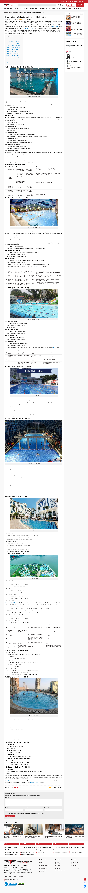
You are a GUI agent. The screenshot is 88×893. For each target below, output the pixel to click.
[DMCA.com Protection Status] (21, 884)
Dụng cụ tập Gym (24, 8)
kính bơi (32, 782)
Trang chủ (6, 12)
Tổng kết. (9, 62)
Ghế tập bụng (57, 865)
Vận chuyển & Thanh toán (65, 1)
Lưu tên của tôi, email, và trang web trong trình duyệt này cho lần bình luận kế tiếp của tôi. (25, 813)
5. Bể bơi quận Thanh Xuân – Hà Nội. (13, 47)
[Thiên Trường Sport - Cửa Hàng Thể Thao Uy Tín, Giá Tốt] (10, 5)
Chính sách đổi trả (42, 870)
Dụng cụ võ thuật (33, 8)
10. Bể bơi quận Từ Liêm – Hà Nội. (12, 57)
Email (26, 807)
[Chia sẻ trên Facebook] (10, 787)
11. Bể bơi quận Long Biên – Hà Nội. (13, 59)
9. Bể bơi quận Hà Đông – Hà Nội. (12, 55)
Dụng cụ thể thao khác (74, 8)
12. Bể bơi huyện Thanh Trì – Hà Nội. (13, 60)
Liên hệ (83, 1)
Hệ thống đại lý (41, 863)
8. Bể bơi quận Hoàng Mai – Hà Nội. (13, 53)
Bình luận (7, 797)
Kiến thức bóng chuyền (75, 868)
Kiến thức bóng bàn (74, 862)
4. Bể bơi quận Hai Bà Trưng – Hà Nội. (13, 45)
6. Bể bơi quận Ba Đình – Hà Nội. (12, 49)
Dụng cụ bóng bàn (43, 8)
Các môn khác (15, 12)
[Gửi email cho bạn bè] (15, 787)
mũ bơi (37, 782)
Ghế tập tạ (57, 862)
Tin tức (79, 1)
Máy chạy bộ (7, 8)
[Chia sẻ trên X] (13, 787)
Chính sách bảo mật (42, 871)
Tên (6, 807)
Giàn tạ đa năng (58, 863)
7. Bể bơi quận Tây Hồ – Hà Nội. (12, 51)
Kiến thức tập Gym (74, 863)
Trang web (46, 807)
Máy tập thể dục (14, 8)
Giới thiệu (58, 1)
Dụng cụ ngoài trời (62, 8)
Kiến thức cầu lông (74, 865)
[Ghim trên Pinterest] (17, 787)
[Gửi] (55, 5)
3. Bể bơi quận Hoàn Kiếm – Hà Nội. (13, 43)
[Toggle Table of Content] (20, 36)
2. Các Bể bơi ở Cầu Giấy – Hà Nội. (12, 41)
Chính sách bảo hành (43, 868)
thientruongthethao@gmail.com (11, 879)
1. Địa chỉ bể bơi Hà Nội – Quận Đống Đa (14, 39)
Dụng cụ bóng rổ (53, 8)
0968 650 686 (8, 877)
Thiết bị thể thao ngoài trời (60, 870)
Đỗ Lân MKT (15, 19)
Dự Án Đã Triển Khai (73, 1)
